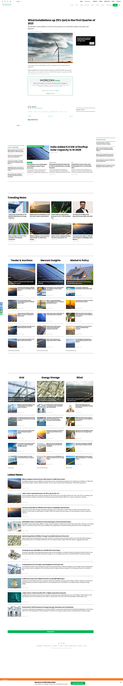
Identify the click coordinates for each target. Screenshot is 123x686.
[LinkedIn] (10, 1)
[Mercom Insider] (88, 1)
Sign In (57, 90)
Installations (44, 111)
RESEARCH (95, 1)
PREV (30, 116)
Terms (84, 646)
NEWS (81, 1)
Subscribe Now (78, 683)
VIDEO (102, 5)
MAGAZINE (109, 5)
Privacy (80, 646)
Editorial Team (47, 646)
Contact (55, 646)
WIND (92, 5)
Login (115, 5)
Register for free (50, 93)
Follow (29, 65)
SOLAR (71, 5)
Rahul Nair (37, 31)
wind (66, 111)
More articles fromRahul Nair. (37, 107)
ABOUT (113, 1)
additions (30, 111)
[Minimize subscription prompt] (120, 682)
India (40, 111)
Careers (61, 646)
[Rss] (5, 1)
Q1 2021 (61, 111)
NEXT (70, 116)
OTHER (97, 5)
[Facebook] (2, 1)
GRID (76, 5)
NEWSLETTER (107, 1)
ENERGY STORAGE (84, 5)
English (18, 1)
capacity (35, 111)
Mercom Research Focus (54, 111)
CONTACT (119, 1)
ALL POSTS (50, 116)
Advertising (39, 646)
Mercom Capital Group (70, 646)
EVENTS (100, 1)
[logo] (7, 5)
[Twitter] (7, 1)
